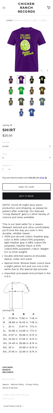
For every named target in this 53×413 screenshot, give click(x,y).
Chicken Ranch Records (26, 7)
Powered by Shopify (8, 398)
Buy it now (26, 196)
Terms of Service (10, 388)
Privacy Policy (32, 384)
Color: (6, 142)
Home (9, 20)
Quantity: (7, 165)
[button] (48, 8)
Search (5, 384)
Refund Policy (17, 384)
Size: (4, 154)
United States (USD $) (12, 406)
